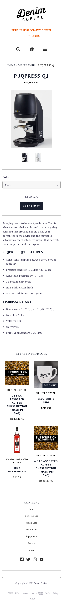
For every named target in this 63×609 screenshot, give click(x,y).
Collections (27, 65)
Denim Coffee (40, 583)
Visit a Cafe (31, 522)
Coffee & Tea (31, 515)
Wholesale (31, 529)
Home (11, 65)
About (31, 550)
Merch (31, 543)
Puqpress (31, 82)
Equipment (31, 536)
